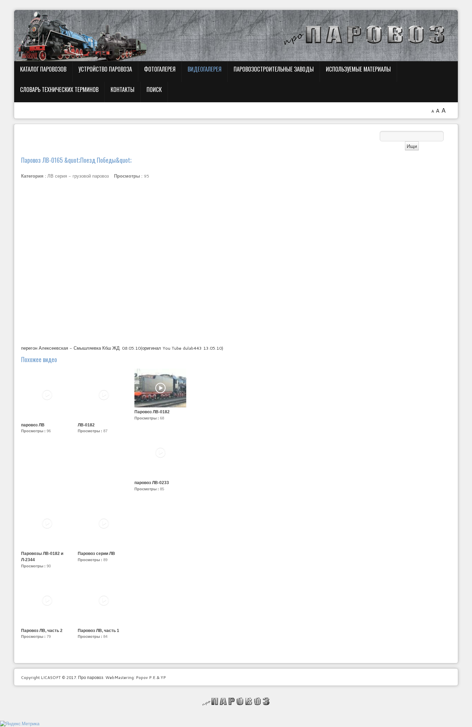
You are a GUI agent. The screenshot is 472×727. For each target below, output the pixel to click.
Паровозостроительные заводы (274, 69)
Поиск (154, 89)
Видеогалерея (204, 69)
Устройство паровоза (105, 69)
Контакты (122, 89)
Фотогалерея (160, 69)
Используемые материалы (358, 69)
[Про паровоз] (236, 701)
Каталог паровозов (43, 69)
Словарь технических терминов (59, 89)
